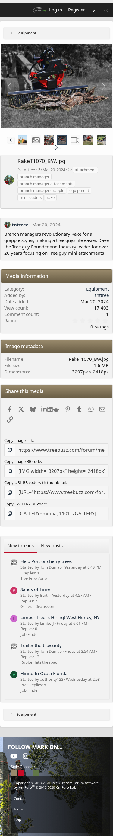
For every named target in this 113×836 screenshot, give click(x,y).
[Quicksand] (14, 773)
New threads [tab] (21, 545)
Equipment (97, 289)
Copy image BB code (22, 461)
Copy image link (18, 440)
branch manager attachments (46, 183)
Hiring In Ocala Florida (43, 673)
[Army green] (36, 773)
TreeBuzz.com (61, 783)
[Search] (106, 10)
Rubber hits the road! (39, 662)
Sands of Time (35, 589)
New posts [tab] (52, 545)
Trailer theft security (41, 645)
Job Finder (29, 634)
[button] (10, 140)
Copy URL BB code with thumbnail (35, 482)
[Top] (56, 828)
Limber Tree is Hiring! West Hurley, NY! (60, 617)
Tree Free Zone (33, 578)
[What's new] (94, 10)
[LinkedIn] (44, 409)
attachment (85, 169)
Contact (20, 798)
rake (51, 197)
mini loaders (31, 197)
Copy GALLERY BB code (25, 504)
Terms (18, 809)
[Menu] (16, 10)
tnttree (28, 169)
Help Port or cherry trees (46, 561)
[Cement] (29, 773)
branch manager (34, 176)
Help (17, 820)
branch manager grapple (42, 190)
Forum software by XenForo (56, 785)
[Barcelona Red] (21, 773)
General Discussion (37, 606)
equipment (79, 190)
